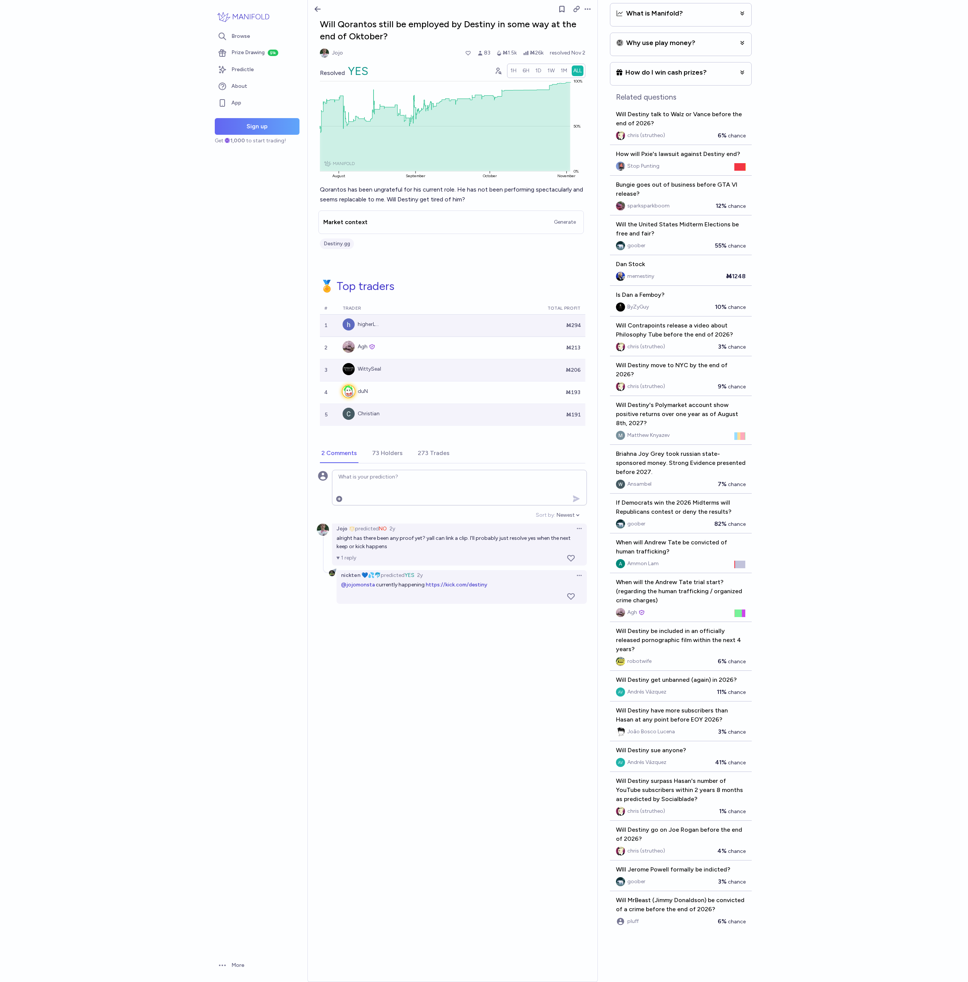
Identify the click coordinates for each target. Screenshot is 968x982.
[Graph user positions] (498, 71)
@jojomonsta (358, 584)
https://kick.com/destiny (456, 584)
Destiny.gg (337, 243)
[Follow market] (561, 9)
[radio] (513, 70)
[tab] (339, 453)
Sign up (257, 126)
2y (392, 528)
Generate (565, 222)
